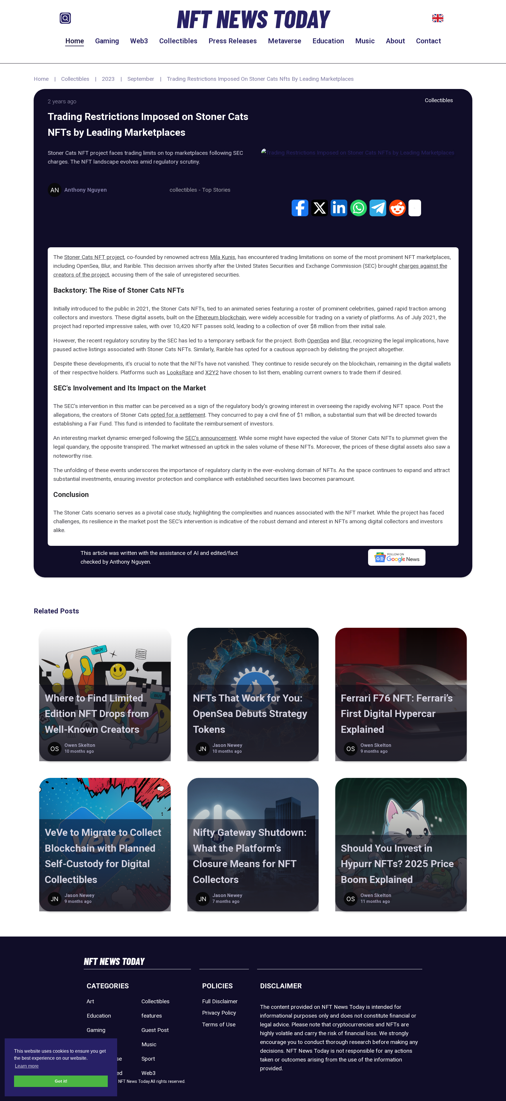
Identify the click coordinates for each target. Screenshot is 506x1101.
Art (90, 1001)
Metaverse (284, 41)
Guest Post (155, 1030)
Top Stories (216, 189)
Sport (148, 1058)
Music (365, 41)
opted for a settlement (178, 414)
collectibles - (186, 189)
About (395, 41)
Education (328, 41)
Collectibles (178, 41)
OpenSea (318, 340)
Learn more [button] (27, 1066)
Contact (428, 41)
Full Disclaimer (220, 1001)
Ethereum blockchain (220, 317)
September (140, 79)
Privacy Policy (219, 1012)
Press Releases (232, 41)
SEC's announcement (210, 438)
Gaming (107, 41)
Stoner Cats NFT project (94, 257)
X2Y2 (212, 372)
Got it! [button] (61, 1081)
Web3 (139, 41)
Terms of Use (218, 1024)
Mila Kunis (222, 257)
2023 (108, 79)
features (151, 1015)
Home (74, 41)
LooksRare (180, 372)
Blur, (346, 340)
